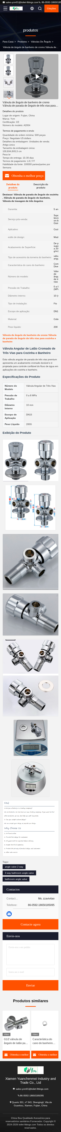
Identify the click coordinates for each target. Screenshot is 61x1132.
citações (51, 8)
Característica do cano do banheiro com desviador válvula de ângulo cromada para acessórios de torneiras (14, 1041)
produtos (22, 41)
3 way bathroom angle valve (19, 873)
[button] (9, 98)
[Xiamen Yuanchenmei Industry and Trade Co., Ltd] (16, 8)
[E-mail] (9, 914)
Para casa (8, 41)
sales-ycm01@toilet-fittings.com (22, 2)
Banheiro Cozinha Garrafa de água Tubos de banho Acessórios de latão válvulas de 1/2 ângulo (44, 1041)
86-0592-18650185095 (32, 1095)
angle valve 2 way (14, 866)
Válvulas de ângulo (41, 41)
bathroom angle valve (16, 879)
